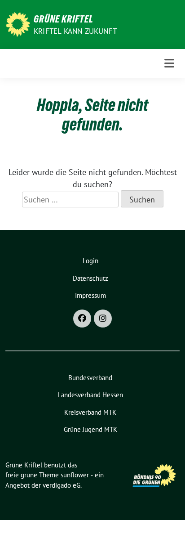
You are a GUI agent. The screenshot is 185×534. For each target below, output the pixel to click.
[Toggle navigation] (169, 63)
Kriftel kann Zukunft (75, 31)
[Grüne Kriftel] (17, 23)
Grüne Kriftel (63, 19)
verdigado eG (61, 485)
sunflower (75, 475)
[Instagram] (103, 319)
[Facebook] (82, 319)
